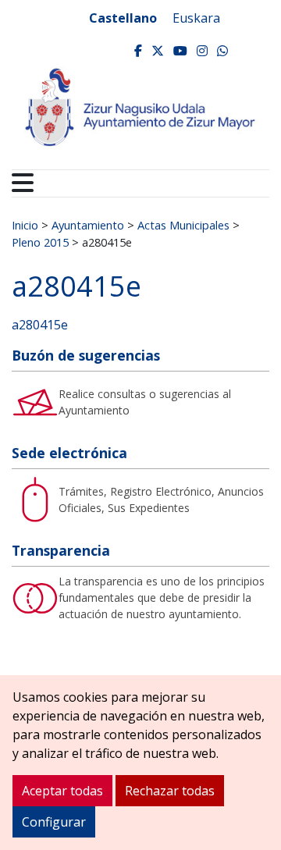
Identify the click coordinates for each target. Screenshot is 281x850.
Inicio (25, 225)
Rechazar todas (170, 790)
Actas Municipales (183, 225)
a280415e (40, 324)
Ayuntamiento (88, 225)
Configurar (54, 821)
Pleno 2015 (40, 242)
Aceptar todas (62, 790)
